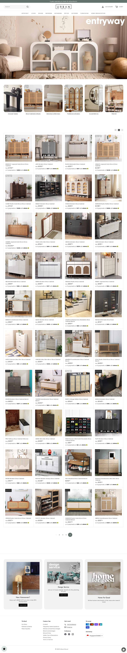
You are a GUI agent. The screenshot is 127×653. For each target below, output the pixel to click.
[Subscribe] (56, 333)
